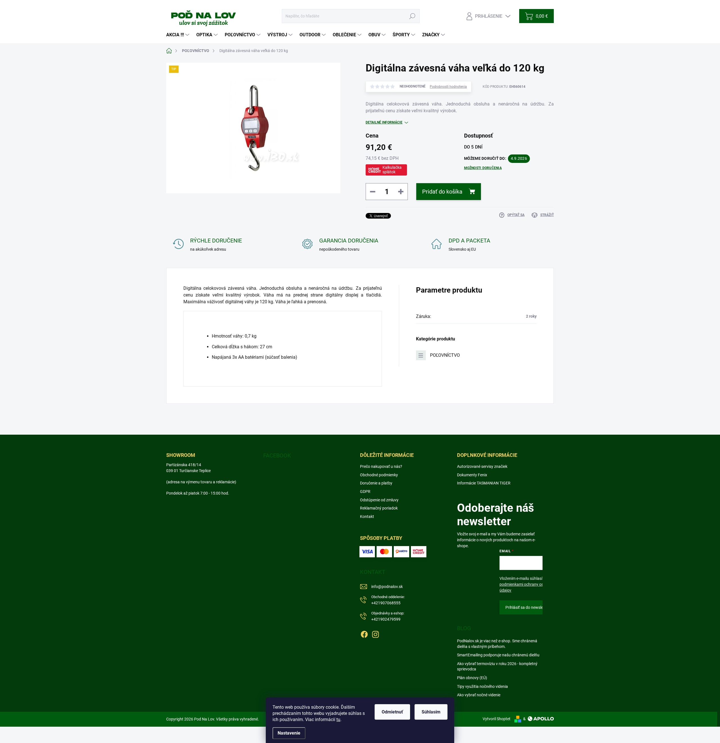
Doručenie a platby (376, 483)
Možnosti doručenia (483, 168)
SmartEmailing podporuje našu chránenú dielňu (498, 655)
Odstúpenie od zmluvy (379, 500)
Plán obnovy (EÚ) (472, 677)
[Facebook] (364, 633)
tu (338, 719)
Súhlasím (431, 712)
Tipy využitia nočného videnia (482, 686)
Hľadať (412, 16)
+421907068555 (388, 600)
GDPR (365, 491)
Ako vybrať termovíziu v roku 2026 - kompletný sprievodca (497, 666)
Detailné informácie (384, 122)
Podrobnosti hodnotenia (448, 87)
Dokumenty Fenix (472, 475)
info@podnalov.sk (387, 586)
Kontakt (367, 516)
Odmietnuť (392, 712)
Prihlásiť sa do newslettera (528, 607)
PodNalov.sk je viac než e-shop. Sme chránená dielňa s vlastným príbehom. (497, 644)
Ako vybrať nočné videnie (478, 695)
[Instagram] (375, 633)
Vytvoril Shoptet (496, 719)
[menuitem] (178, 34)
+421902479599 (387, 616)
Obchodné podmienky (379, 475)
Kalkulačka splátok (392, 169)
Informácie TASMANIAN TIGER (483, 483)
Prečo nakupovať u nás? (381, 466)
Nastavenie (289, 733)
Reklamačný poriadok (379, 508)
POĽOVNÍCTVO (445, 355)
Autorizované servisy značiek (482, 466)
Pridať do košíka (442, 191)
